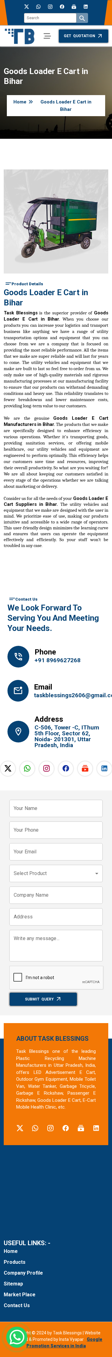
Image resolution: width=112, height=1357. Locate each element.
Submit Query (39, 999)
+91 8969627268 (58, 660)
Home (19, 102)
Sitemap (13, 1284)
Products (15, 1262)
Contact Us (17, 1305)
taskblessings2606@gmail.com (68, 695)
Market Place (19, 1295)
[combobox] (56, 873)
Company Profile (23, 1273)
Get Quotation (79, 36)
